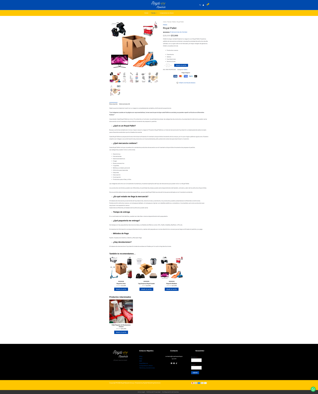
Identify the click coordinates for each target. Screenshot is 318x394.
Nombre (194, 357)
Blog (140, 356)
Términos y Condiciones (147, 368)
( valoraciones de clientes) (178, 32)
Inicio (164, 22)
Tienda (153, 13)
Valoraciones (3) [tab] (124, 104)
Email (193, 365)
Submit (195, 373)
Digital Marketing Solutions (151, 383)
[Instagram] (174, 363)
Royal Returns (143, 363)
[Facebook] (171, 363)
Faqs (140, 358)
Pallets (174, 22)
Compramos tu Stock (167, 13)
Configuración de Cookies (170, 392)
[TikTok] (176, 363)
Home (146, 13)
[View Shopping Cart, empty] (207, 5)
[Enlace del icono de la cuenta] (203, 5)
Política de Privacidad (153, 392)
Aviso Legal (141, 392)
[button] (200, 5)
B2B (140, 361)
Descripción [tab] (113, 104)
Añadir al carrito (181, 65)
